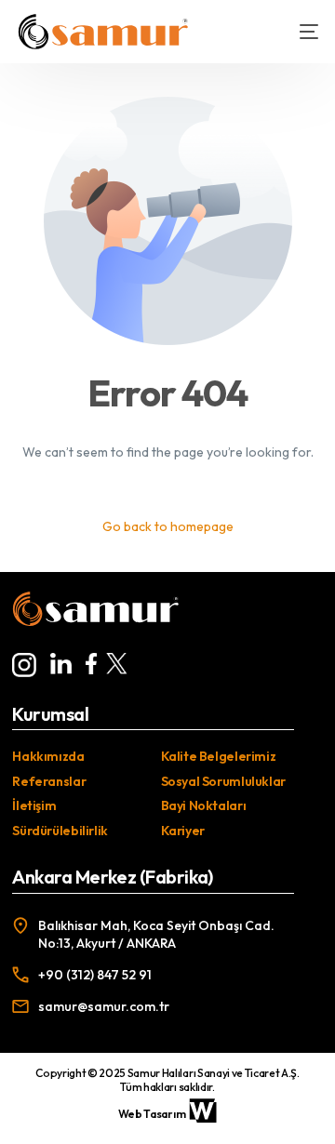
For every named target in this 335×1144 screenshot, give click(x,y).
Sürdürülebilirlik (60, 830)
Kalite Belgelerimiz (218, 756)
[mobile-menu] (299, 31)
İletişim (34, 805)
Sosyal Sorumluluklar (223, 781)
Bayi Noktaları (204, 805)
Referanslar (49, 781)
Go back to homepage (168, 526)
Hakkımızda (48, 756)
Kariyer (183, 830)
